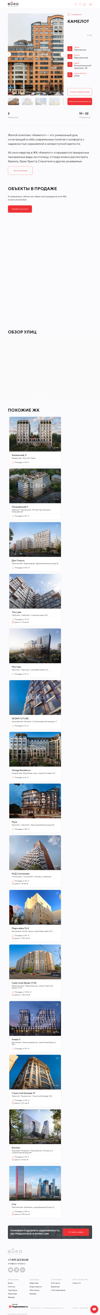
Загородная (13, 1279)
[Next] (62, 54)
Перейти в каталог (20, 209)
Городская (34, 1279)
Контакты (55, 1283)
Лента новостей (80, 1279)
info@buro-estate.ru (16, 1263)
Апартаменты (36, 1287)
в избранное (76, 14)
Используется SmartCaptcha (17, 1314)
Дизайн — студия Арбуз (80, 1308)
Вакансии (55, 1287)
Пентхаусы (34, 1290)
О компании (56, 1279)
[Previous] (8, 54)
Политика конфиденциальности (53, 1308)
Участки (11, 1287)
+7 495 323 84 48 (18, 1259)
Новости (77, 1283)
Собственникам (58, 1290)
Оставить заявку (76, 1232)
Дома (10, 1283)
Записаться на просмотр (80, 101)
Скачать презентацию (80, 92)
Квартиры (12, 1294)
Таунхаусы (12, 1290)
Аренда (11, 1297)
